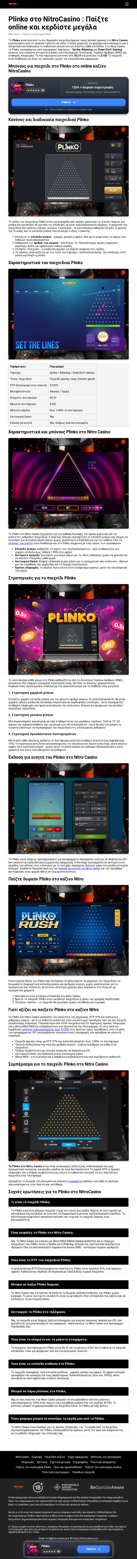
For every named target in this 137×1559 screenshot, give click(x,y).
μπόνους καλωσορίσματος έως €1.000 (45, 1029)
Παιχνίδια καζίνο (54, 1457)
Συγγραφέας (80, 1462)
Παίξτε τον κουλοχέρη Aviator (103, 1467)
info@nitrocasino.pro (58, 1538)
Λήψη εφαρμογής (78, 1457)
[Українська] (92, 65)
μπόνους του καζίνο (20, 543)
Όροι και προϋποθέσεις (68, 1467)
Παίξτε (66, 102)
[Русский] (126, 58)
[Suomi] (109, 65)
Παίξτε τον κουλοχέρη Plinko (33, 1467)
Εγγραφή (37, 1457)
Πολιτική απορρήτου (103, 1462)
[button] (127, 4)
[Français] (109, 58)
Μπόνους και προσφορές (106, 1457)
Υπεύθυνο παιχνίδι (83, 1472)
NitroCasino (14, 34)
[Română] (126, 65)
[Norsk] (100, 65)
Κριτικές (42, 1462)
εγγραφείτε (75, 1181)
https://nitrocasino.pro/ (85, 1538)
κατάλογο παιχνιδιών (66, 999)
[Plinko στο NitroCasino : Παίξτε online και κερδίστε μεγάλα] (12, 4)
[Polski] (92, 58)
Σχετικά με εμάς (60, 1462)
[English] (118, 65)
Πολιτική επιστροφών (56, 1472)
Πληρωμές (27, 1462)
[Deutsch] (100, 58)
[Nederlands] (118, 58)
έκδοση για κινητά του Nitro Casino (79, 868)
